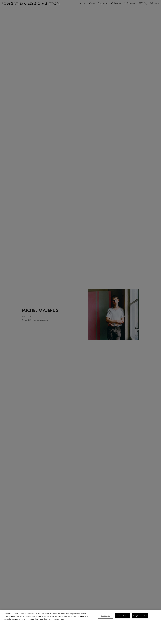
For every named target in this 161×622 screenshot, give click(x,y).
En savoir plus (105, 616)
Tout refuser (122, 616)
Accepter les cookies (140, 616)
